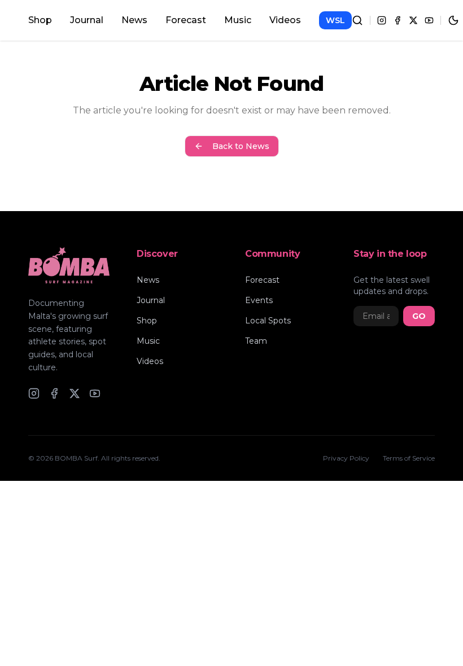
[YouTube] (429, 20)
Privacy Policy (346, 458)
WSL (335, 20)
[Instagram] (381, 20)
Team (256, 341)
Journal (86, 20)
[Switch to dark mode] (453, 20)
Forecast (185, 20)
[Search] (357, 20)
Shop (40, 20)
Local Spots (268, 321)
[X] (413, 20)
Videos (285, 20)
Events (259, 300)
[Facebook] (397, 20)
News (134, 20)
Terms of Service (409, 458)
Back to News (240, 146)
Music (237, 20)
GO (419, 316)
